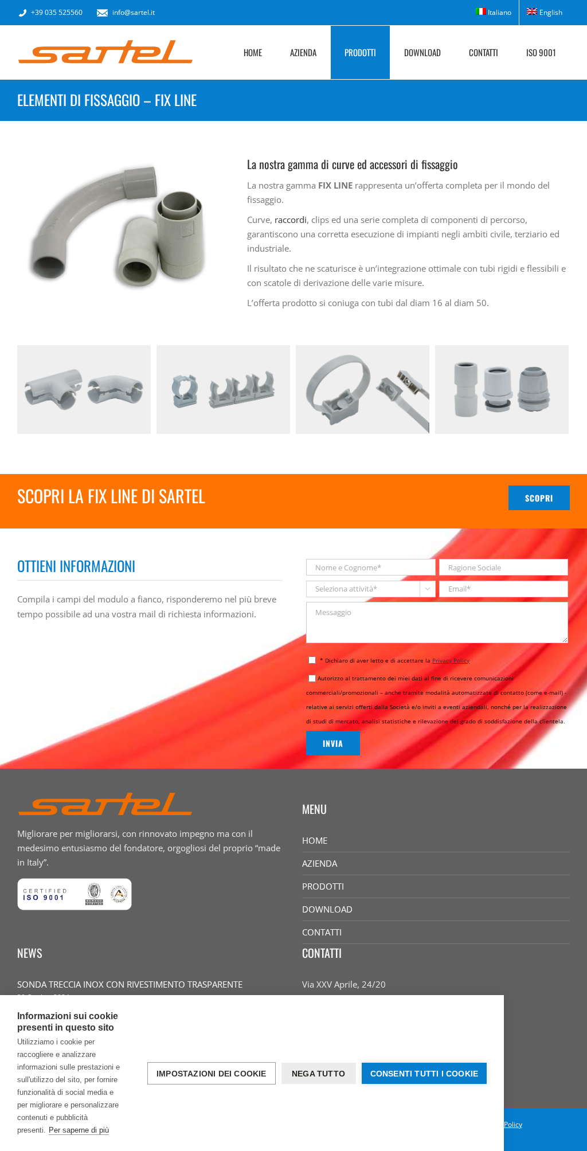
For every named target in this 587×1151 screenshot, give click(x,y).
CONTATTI (322, 932)
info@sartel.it (133, 12)
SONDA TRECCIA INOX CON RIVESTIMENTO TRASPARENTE (129, 984)
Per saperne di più (79, 1130)
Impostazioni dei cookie (211, 1073)
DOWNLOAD (327, 909)
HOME (314, 840)
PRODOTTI (323, 886)
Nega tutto (318, 1073)
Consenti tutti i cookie (424, 1073)
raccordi (291, 219)
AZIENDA (319, 863)
